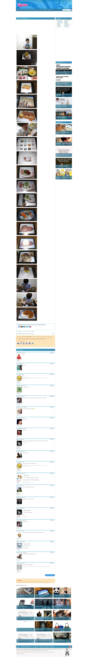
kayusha (17, 541)
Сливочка (25, 333)
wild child (18, 352)
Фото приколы (59, 20)
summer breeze (18, 552)
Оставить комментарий (50, 575)
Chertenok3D (18, 428)
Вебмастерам (46, 646)
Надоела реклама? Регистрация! (26, 9)
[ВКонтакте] (19, 326)
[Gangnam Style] (67, 656)
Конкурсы (58, 26)
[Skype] (27, 326)
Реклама (41, 646)
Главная (18, 9)
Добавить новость (35, 9)
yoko (17, 485)
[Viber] (24, 326)
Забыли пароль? (20, 0)
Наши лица (59, 25)
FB (34, 0)
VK (33, 0)
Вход (17, 0)
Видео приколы (67, 20)
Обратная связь (36, 646)
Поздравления (66, 26)
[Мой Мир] (23, 326)
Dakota (17, 439)
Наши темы (66, 25)
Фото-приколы (19, 331)
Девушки (65, 22)
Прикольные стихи (67, 24)
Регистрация (24, 0)
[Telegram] (29, 326)
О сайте (17, 646)
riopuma (17, 396)
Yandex (42, 0)
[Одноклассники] (20, 326)
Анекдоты (66, 21)
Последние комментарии (46, 9)
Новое (41, 9)
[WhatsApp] (26, 326)
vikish (17, 374)
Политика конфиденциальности (26, 646)
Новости (58, 24)
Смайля (17, 563)
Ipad (29, 331)
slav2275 (17, 497)
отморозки (32, 331)
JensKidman (18, 385)
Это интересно (59, 21)
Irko (17, 363)
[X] (21, 326)
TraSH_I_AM (18, 520)
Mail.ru (39, 0)
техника (25, 331)
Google (37, 0)
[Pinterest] (30, 326)
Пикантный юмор (60, 22)
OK (35, 0)
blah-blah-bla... (18, 407)
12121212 (17, 451)
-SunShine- (18, 473)
